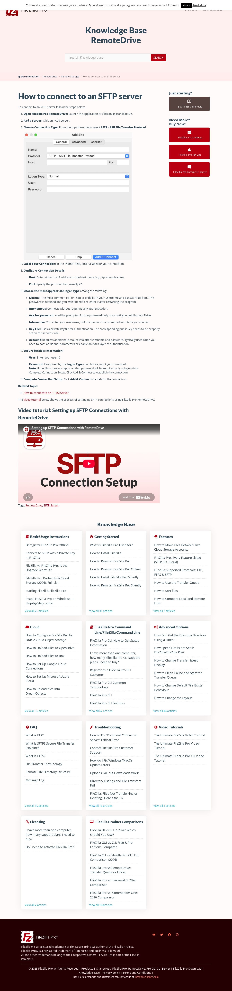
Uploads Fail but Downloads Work (114, 773)
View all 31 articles (100, 611)
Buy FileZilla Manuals (189, 106)
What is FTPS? (35, 756)
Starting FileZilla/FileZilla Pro (46, 591)
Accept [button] (186, 5)
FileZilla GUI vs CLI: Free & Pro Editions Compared (111, 845)
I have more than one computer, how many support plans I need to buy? (50, 834)
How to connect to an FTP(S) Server (46, 393)
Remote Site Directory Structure (48, 772)
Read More (199, 5)
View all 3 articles (164, 806)
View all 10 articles (100, 905)
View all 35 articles (36, 711)
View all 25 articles (36, 611)
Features (166, 536)
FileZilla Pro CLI (101, 695)
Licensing (37, 822)
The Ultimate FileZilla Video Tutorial (179, 735)
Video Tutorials (171, 727)
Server (166, 968)
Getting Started (106, 536)
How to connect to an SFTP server (101, 76)
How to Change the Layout (173, 698)
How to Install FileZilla (105, 553)
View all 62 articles (100, 711)
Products (87, 968)
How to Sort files (166, 591)
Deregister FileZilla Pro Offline (47, 545)
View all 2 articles (36, 905)
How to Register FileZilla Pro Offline (115, 569)
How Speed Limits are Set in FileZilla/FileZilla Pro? (174, 650)
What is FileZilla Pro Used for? (111, 545)
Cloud (35, 627)
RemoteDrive (50, 76)
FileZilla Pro (119, 968)
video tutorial (32, 399)
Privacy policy (111, 973)
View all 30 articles (36, 806)
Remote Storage (70, 76)
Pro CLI (150, 968)
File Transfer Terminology (44, 764)
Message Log (35, 780)
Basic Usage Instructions (49, 536)
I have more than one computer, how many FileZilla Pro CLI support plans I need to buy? (115, 657)
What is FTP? (35, 735)
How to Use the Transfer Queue (176, 583)
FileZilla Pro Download (187, 968)
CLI (158, 968)
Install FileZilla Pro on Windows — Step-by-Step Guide (50, 601)
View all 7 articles (164, 611)
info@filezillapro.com (147, 976)
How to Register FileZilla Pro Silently (115, 585)
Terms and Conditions (137, 973)
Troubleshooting (107, 727)
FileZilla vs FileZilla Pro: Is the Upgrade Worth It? (46, 568)
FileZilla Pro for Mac (189, 154)
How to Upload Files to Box (45, 656)
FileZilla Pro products (189, 137)
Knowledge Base (89, 973)
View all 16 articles (100, 806)
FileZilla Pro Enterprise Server (189, 172)
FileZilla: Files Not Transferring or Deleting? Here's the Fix (113, 795)
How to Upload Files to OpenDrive (50, 648)
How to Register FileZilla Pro (110, 561)
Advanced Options (174, 627)
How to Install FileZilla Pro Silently (114, 577)
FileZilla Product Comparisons (118, 822)
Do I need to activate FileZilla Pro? (50, 847)
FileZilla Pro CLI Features (107, 703)
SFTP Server (51, 505)
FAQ (33, 727)
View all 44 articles (165, 711)
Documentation (30, 76)
